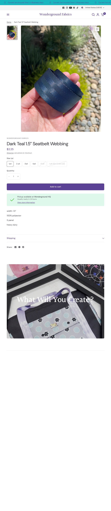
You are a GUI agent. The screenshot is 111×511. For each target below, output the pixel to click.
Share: (9, 247)
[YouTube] (70, 7)
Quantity (10, 171)
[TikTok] (77, 7)
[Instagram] (67, 7)
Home (9, 22)
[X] (19, 247)
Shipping (10, 153)
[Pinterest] (74, 7)
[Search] (93, 14)
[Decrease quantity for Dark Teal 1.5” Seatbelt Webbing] (9, 176)
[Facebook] (63, 7)
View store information (26, 202)
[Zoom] (97, 29)
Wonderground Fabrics (56, 14)
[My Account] (98, 14)
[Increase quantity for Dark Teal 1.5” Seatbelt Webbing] (18, 176)
